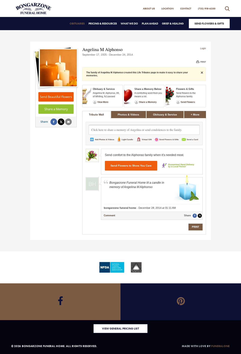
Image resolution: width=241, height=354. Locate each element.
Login (203, 48)
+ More (198, 114)
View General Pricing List (120, 328)
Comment (109, 215)
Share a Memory (56, 109)
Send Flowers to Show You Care (131, 165)
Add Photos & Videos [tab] (104, 139)
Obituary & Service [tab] (165, 114)
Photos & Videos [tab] (128, 114)
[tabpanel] (144, 176)
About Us (149, 8)
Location (167, 8)
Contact (185, 8)
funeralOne (220, 346)
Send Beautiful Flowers (56, 97)
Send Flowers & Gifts (209, 23)
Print (195, 227)
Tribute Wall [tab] (96, 114)
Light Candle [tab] (127, 139)
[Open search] (227, 8)
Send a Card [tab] (192, 139)
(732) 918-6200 (206, 8)
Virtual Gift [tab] (147, 139)
